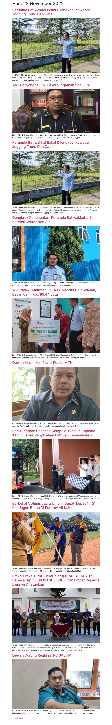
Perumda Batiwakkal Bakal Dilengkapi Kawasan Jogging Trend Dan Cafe (51, 12)
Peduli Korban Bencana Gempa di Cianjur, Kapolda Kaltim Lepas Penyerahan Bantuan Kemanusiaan (53, 433)
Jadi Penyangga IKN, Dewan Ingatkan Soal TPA (51, 85)
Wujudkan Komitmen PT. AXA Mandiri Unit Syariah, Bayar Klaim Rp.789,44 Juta (54, 292)
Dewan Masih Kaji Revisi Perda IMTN (42, 362)
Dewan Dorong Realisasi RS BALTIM (41, 655)
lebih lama (17, 718)
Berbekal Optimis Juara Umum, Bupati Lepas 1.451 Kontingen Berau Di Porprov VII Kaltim (54, 505)
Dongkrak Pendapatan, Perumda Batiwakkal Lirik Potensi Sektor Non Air (52, 219)
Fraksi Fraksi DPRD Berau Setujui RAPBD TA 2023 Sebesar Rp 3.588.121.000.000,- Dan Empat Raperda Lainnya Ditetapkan (56, 580)
